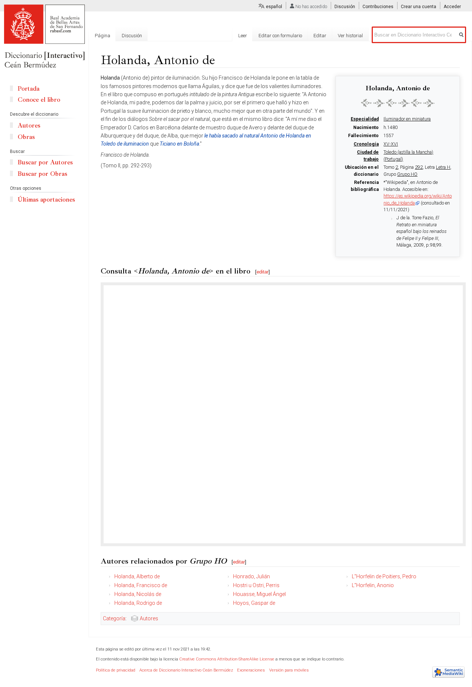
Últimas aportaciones (46, 199)
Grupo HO (407, 174)
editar (262, 272)
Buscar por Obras (42, 174)
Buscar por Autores (45, 162)
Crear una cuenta (418, 6)
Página (102, 35)
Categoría (114, 618)
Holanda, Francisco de (140, 585)
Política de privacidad (115, 670)
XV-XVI (391, 144)
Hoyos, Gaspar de (254, 603)
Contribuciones (377, 6)
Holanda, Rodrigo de (138, 603)
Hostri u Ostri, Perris (256, 585)
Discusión (344, 6)
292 (419, 167)
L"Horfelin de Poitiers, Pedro (384, 576)
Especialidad (365, 119)
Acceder (452, 6)
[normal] (398, 102)
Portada (28, 89)
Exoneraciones (251, 670)
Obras (26, 137)
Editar (319, 35)
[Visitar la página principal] (44, 37)
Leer (242, 35)
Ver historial (350, 35)
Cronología (366, 144)
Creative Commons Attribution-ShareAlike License (226, 659)
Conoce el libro (39, 100)
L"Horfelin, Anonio (373, 585)
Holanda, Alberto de (137, 576)
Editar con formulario (280, 35)
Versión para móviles (289, 670)
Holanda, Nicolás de (137, 594)
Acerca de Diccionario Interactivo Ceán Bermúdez (186, 670)
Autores (149, 618)
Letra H (443, 167)
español (274, 6)
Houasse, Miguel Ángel (259, 594)
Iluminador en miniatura (407, 119)
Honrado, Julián (251, 576)
